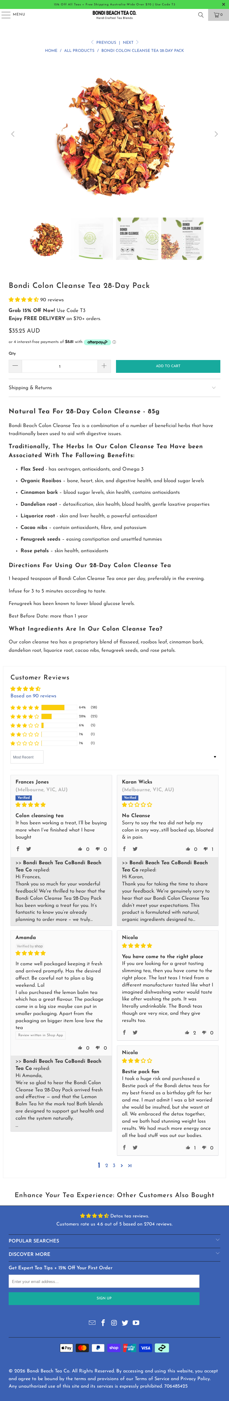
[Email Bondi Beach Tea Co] (92, 1323)
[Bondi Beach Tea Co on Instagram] (114, 1323)
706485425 (176, 1386)
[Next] (216, 134)
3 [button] (114, 1165)
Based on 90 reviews (33, 696)
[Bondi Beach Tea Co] (114, 15)
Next (129, 43)
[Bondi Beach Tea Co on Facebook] (103, 1323)
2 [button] (106, 1165)
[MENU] (3, 15)
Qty (12, 354)
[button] (24, 299)
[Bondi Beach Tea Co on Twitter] (125, 1323)
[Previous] (13, 134)
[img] (61, 805)
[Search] (201, 15)
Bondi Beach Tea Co (48, 1371)
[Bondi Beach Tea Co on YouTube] (136, 1323)
